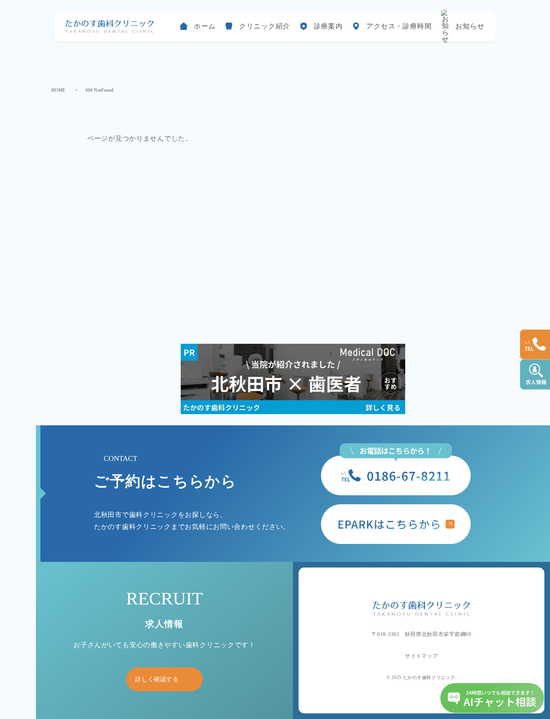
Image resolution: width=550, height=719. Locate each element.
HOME (58, 90)
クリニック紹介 (264, 26)
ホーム (205, 26)
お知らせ (470, 26)
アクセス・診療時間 (399, 26)
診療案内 (328, 26)
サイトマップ (421, 656)
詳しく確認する (156, 679)
